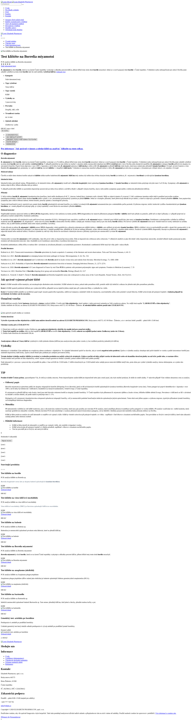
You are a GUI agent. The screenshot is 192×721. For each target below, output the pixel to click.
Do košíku (5, 131)
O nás (7, 8)
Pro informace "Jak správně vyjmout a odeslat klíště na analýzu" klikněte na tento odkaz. (42, 148)
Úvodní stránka (10, 41)
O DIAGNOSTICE (12, 135)
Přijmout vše (5, 717)
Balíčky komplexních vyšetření (16, 22)
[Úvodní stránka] (11, 642)
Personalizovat (15, 717)
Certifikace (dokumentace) (14, 658)
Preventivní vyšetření (12, 26)
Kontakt (8, 16)
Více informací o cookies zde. (165, 713)
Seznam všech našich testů (14, 20)
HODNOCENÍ (10, 144)
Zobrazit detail (6, 490)
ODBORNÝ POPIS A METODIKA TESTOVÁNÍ (21, 139)
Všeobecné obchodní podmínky (16, 660)
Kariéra (8, 14)
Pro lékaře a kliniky (12, 10)
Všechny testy (10, 43)
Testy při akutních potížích (14, 24)
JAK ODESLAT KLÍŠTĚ (14, 137)
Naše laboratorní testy (13, 45)
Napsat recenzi (6, 441)
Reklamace (9, 664)
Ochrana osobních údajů (13, 662)
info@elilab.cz (6, 706)
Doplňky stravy (10, 28)
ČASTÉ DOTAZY (11, 142)
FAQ (7, 12)
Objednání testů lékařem (13, 30)
